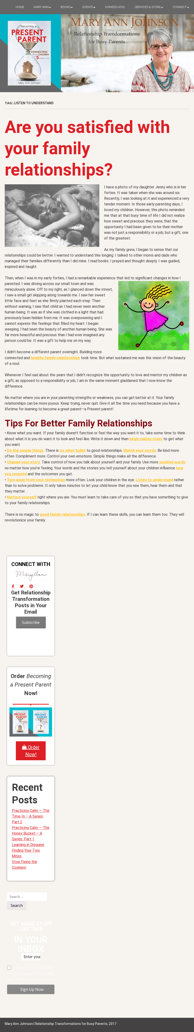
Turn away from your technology (36, 480)
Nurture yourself (22, 497)
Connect (180, 7)
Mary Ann (41, 7)
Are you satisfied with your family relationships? (87, 148)
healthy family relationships (55, 358)
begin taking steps (146, 439)
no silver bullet (73, 450)
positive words (172, 462)
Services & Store (148, 7)
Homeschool (115, 7)
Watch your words (139, 450)
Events (87, 7)
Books (65, 7)
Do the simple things (25, 450)
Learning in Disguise (28, 844)
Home (20, 7)
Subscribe (31, 622)
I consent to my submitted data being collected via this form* (30, 974)
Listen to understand (154, 480)
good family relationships (62, 514)
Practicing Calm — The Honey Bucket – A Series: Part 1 (30, 833)
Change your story (23, 462)
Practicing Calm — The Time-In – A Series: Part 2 (30, 816)
